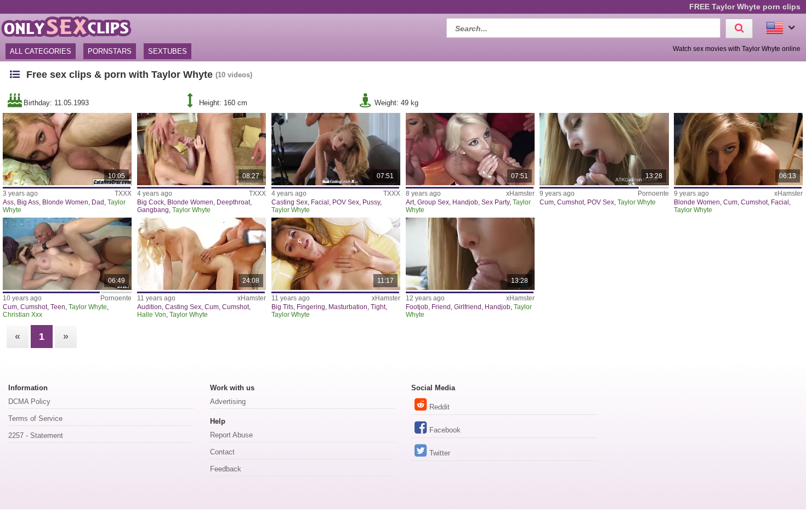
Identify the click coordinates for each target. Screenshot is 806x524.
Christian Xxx (22, 314)
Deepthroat (233, 202)
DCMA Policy (29, 401)
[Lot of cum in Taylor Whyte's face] (67, 254)
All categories (40, 51)
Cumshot (570, 202)
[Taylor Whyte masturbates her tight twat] (335, 254)
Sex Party (495, 202)
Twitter (439, 453)
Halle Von (151, 314)
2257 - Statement (35, 435)
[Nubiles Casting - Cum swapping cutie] (201, 254)
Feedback (225, 469)
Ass (8, 202)
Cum (547, 202)
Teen (57, 307)
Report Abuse (231, 435)
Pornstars (110, 51)
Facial (320, 202)
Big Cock (150, 202)
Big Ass (28, 202)
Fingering (311, 307)
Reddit (439, 407)
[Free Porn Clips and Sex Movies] (66, 26)
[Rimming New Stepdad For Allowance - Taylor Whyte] (67, 149)
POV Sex (345, 202)
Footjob (417, 307)
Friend (441, 307)
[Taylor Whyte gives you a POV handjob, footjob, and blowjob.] (470, 254)
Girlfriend (467, 307)
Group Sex (433, 202)
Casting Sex (289, 202)
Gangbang (153, 210)
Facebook (445, 430)
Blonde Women (65, 202)
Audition (149, 307)
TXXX (123, 193)
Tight (378, 307)
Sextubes (167, 51)
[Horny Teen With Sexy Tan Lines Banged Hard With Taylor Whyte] (201, 149)
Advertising (228, 401)
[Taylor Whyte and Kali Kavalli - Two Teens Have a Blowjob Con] (470, 149)
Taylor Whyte (191, 210)
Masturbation (347, 307)
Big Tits (282, 307)
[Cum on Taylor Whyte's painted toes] (604, 149)
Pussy (371, 202)
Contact (222, 452)
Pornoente (653, 193)
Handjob (465, 202)
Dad (98, 202)
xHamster (520, 193)
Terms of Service (35, 418)
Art (410, 202)
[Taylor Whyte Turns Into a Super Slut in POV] (738, 149)
